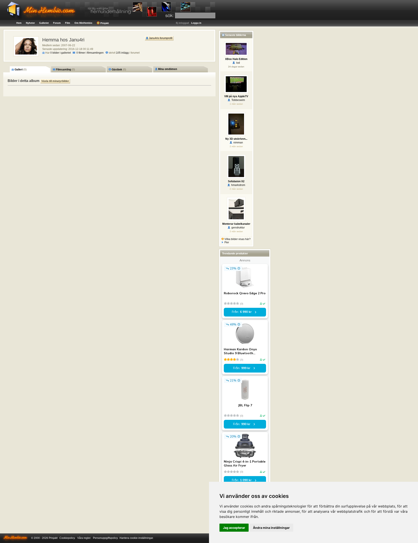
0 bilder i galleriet (60, 52)
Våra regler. (84, 538)
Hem (19, 23)
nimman (237, 142)
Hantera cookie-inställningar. (136, 538)
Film (67, 23)
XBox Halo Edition (236, 59)
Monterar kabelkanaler (236, 223)
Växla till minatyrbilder (55, 81)
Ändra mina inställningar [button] (271, 527)
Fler (226, 242)
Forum (57, 23)
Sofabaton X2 (236, 181)
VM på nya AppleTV (236, 96)
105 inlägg (122, 52)
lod (237, 62)
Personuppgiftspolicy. (105, 538)
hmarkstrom (237, 185)
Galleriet (44, 23)
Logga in (196, 23)
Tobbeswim (237, 100)
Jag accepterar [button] (234, 527)
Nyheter (30, 23)
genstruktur (237, 227)
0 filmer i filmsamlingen (90, 52)
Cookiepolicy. (67, 538)
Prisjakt (104, 23)
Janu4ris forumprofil (160, 38)
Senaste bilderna (235, 35)
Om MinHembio (83, 23)
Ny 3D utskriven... (236, 138)
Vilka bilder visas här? (237, 239)
